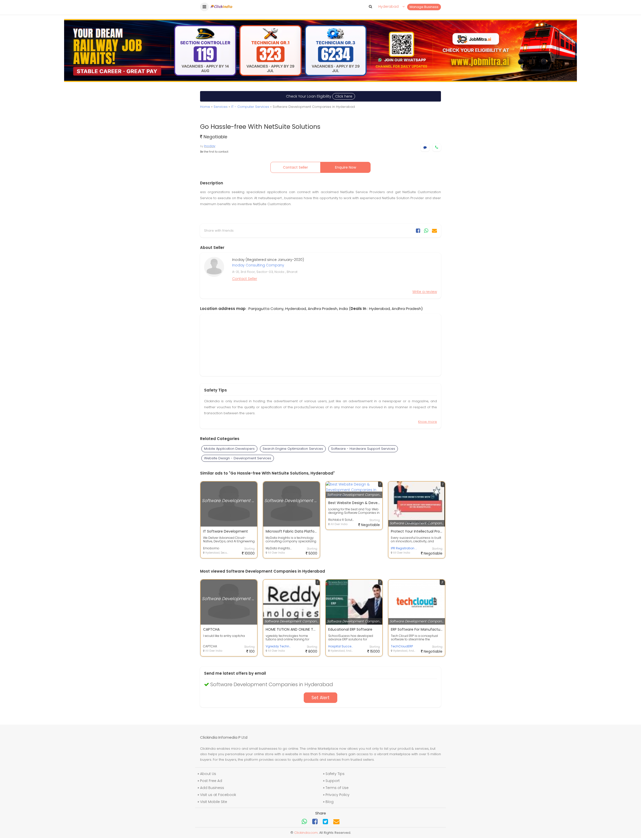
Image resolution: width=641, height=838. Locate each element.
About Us (208, 773)
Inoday (209, 146)
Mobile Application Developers (229, 448)
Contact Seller (295, 167)
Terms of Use (337, 787)
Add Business (212, 787)
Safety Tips (335, 773)
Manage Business (424, 7)
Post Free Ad (211, 780)
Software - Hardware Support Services (363, 448)
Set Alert (320, 698)
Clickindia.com (306, 832)
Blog (330, 801)
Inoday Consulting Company (258, 265)
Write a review (424, 291)
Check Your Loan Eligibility (319, 96)
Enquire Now (345, 167)
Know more (427, 421)
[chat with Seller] (425, 147)
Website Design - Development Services (237, 458)
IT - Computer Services (250, 106)
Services (221, 106)
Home (205, 106)
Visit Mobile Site (213, 801)
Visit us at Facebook (218, 794)
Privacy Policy (338, 794)
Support (333, 780)
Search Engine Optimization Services (293, 448)
